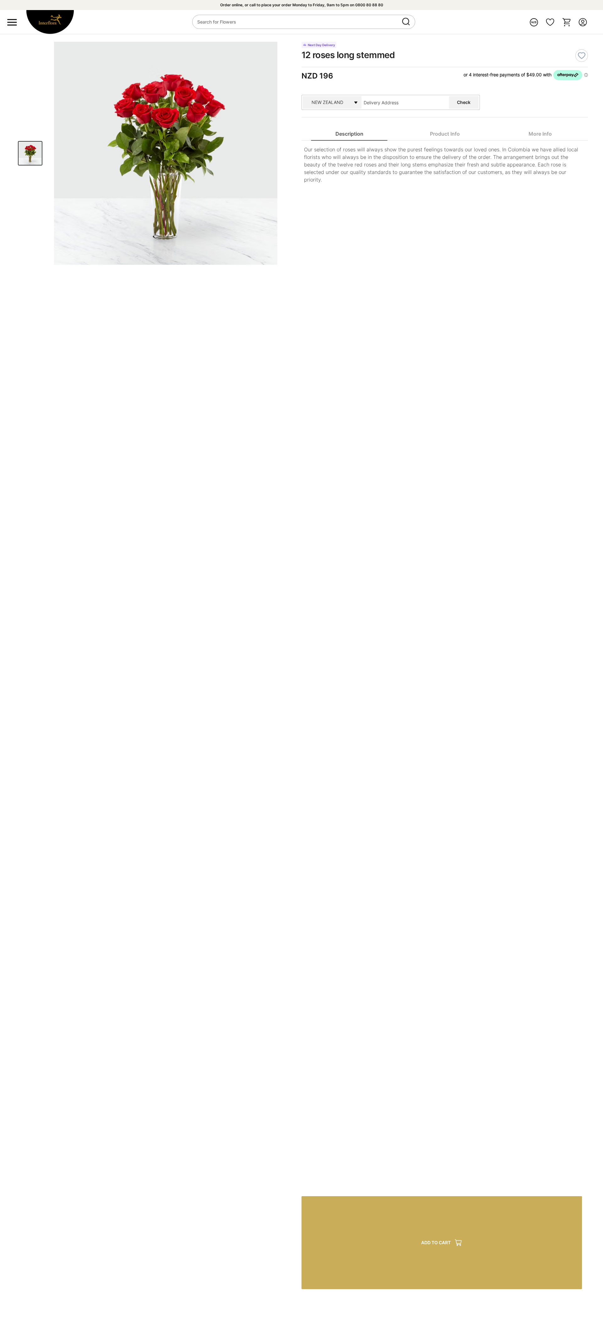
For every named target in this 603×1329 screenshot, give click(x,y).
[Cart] (566, 22)
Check (463, 102)
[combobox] (398, 102)
